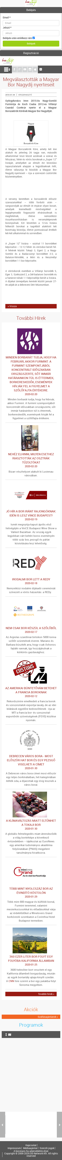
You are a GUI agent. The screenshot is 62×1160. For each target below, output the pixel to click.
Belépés (31, 10)
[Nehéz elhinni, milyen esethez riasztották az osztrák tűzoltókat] (31, 426)
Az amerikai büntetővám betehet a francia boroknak (31, 692)
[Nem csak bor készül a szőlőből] (31, 600)
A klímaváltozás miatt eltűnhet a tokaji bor (31, 824)
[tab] (31, 10)
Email (7, 17)
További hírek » (46, 994)
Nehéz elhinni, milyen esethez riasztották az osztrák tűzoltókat (31, 460)
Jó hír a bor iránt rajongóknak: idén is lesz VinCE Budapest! (31, 515)
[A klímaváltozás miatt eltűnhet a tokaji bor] (31, 793)
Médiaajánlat (30, 1148)
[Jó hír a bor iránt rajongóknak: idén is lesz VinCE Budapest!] (31, 484)
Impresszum (14, 1148)
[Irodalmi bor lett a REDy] (31, 552)
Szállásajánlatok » (48, 1016)
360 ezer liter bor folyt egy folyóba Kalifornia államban (31, 960)
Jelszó (7, 27)
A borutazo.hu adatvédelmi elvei (31, 1151)
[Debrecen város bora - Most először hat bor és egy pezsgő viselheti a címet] (31, 728)
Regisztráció (31, 53)
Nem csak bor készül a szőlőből (31, 630)
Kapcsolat (31, 1145)
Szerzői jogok (47, 1148)
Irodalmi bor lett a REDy (31, 581)
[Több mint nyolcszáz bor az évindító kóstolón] (31, 861)
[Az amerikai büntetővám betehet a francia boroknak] (31, 660)
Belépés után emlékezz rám (17, 38)
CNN (11, 981)
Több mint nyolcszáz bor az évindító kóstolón (31, 892)
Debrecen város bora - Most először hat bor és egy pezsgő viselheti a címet (31, 762)
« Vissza (12, 306)
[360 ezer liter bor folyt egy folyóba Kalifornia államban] (31, 929)
